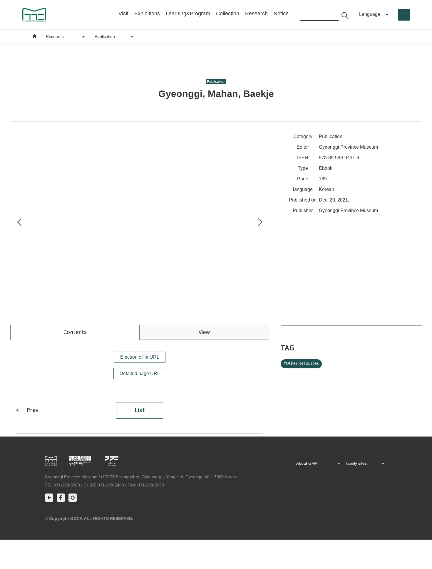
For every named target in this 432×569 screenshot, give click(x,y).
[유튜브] (49, 498)
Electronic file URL (139, 357)
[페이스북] (61, 498)
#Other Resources (301, 363)
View (204, 332)
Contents (74, 332)
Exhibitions (147, 13)
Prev (32, 410)
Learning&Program (188, 13)
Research (256, 13)
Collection (227, 13)
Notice (281, 13)
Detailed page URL (140, 373)
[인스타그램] (72, 498)
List (140, 410)
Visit (123, 13)
